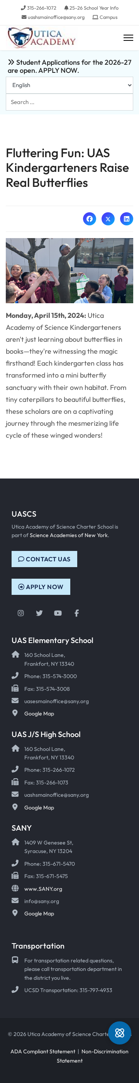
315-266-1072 (41, 8)
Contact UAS (48, 559)
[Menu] (128, 37)
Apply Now (44, 587)
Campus (108, 17)
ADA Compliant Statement (42, 1051)
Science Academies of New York (69, 535)
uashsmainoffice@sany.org (56, 17)
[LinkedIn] (126, 218)
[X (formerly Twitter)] (108, 218)
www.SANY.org (43, 888)
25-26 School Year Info (94, 8)
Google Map (39, 713)
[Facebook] (89, 218)
